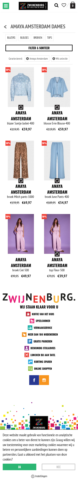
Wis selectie (60, 58)
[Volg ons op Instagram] (44, 380)
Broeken (38, 37)
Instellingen (41, 476)
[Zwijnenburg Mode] (39, 425)
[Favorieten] (64, 5)
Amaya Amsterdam (37, 58)
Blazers (11, 37)
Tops (49, 37)
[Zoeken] (56, 5)
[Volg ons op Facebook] (34, 380)
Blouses (24, 37)
